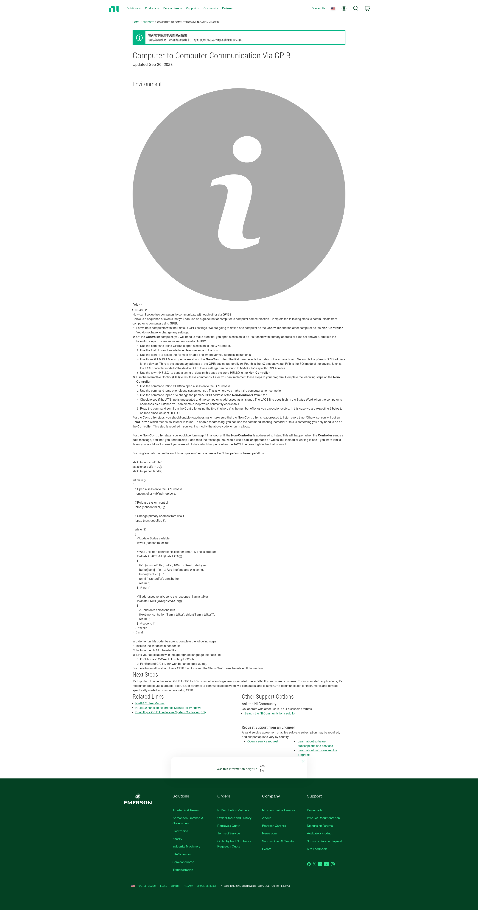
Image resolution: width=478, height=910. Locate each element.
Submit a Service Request (324, 841)
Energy (177, 838)
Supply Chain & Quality (278, 841)
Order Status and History (234, 818)
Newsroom (269, 833)
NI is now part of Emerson (279, 810)
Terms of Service (228, 833)
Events (266, 849)
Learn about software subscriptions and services (315, 743)
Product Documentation (323, 818)
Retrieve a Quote (228, 825)
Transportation (183, 869)
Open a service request (262, 741)
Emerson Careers (274, 825)
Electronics (180, 831)
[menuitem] (134, 9)
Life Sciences (182, 854)
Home (136, 22)
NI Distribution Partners (233, 810)
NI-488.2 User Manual (149, 703)
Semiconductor (183, 862)
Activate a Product (320, 833)
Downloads (314, 810)
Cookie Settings (206, 885)
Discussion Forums (320, 825)
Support (148, 22)
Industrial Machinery (187, 846)
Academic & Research (188, 810)
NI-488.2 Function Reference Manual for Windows (168, 707)
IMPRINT (175, 885)
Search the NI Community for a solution (270, 713)
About (266, 818)
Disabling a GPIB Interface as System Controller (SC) (170, 712)
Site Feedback (317, 849)
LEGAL (163, 885)
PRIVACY (188, 885)
